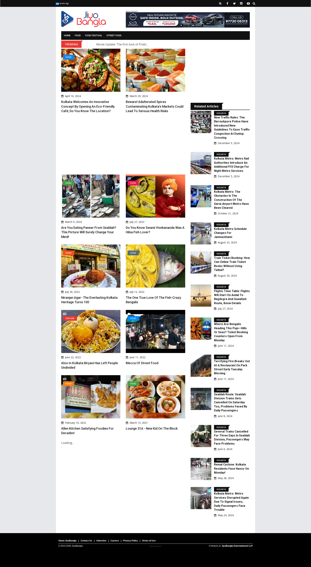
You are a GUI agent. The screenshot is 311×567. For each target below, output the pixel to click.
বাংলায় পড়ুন (64, 3)
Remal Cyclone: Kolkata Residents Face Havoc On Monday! (231, 468)
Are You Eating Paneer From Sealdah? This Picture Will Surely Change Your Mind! (88, 232)
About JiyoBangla (67, 540)
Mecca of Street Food (142, 363)
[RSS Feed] (220, 3)
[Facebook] (227, 3)
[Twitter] (234, 3)
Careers (115, 540)
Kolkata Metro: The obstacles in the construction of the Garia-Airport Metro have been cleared (231, 200)
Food (78, 35)
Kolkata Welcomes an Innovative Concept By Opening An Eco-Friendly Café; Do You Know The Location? (88, 106)
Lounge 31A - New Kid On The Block (152, 428)
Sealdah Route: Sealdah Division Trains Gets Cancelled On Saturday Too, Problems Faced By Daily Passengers (230, 402)
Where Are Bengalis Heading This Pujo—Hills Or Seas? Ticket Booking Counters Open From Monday (231, 332)
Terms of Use (149, 540)
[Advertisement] (123, 144)
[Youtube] (248, 3)
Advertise (101, 540)
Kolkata (221, 113)
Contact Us (86, 540)
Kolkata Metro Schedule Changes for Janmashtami (230, 233)
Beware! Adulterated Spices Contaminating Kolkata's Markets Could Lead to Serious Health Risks (154, 106)
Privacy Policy (130, 540)
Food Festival (93, 35)
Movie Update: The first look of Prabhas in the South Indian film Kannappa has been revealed (159, 44)
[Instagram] (241, 3)
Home (67, 35)
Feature (70, 318)
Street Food (114, 35)
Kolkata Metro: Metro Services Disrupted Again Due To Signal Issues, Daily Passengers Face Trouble (231, 501)
